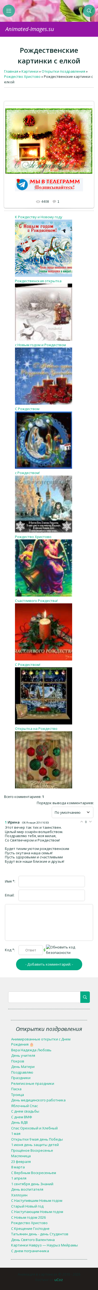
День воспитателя (27, 1189)
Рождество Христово (33, 536)
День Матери (23, 1066)
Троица (17, 1094)
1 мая (15, 1133)
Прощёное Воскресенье (32, 1150)
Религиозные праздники (32, 1083)
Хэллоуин (19, 1195)
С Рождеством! (27, 664)
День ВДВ (19, 1122)
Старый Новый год (27, 1206)
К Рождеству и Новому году (38, 216)
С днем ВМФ (21, 1116)
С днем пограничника (30, 1250)
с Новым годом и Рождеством (40, 344)
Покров (17, 1061)
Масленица (21, 1155)
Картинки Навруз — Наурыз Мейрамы (44, 1245)
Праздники (20, 1077)
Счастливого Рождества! (36, 600)
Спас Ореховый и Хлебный (34, 1128)
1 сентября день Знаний (32, 1183)
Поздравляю (22, 1072)
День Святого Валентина (33, 1239)
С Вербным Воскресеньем (33, 1172)
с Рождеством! (27, 472)
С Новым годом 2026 (28, 1217)
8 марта (18, 1167)
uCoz (58, 1279)
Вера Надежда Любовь (31, 1050)
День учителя (23, 1055)
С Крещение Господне (30, 1228)
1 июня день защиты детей (35, 1144)
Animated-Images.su (29, 29)
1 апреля (18, 1178)
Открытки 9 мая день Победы (37, 1139)
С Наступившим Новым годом (36, 1200)
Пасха (16, 1088)
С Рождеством (27, 408)
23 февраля (21, 1161)
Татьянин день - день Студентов (39, 1233)
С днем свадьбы (25, 1111)
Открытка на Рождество (36, 728)
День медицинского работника (38, 1100)
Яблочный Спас (24, 1105)
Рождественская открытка (38, 280)
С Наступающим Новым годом (37, 1211)
